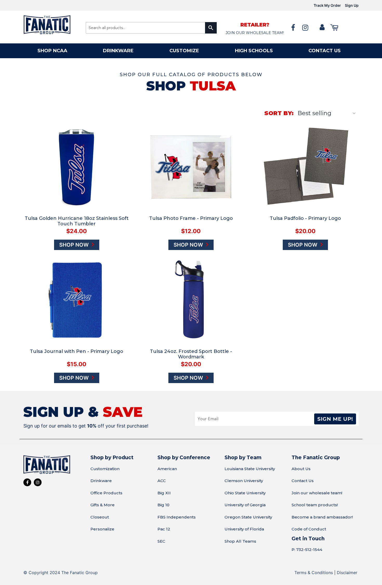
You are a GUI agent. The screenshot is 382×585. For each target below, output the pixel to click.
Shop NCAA (52, 51)
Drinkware (118, 51)
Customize (184, 51)
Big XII (164, 492)
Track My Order (327, 5)
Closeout (99, 517)
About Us (301, 468)
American (167, 468)
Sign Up (352, 5)
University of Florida (244, 529)
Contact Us (303, 480)
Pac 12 (163, 529)
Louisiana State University (250, 468)
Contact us (324, 51)
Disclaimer (347, 572)
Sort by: (279, 113)
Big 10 (163, 504)
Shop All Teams (240, 541)
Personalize (102, 529)
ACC (161, 480)
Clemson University (244, 480)
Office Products (106, 492)
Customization (105, 468)
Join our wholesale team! (317, 492)
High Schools (254, 51)
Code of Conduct (309, 529)
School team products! (315, 504)
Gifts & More (102, 504)
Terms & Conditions (313, 572)
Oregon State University (248, 517)
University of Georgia (245, 504)
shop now (74, 245)
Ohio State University (245, 492)
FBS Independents (176, 517)
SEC (161, 541)
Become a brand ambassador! (322, 517)
